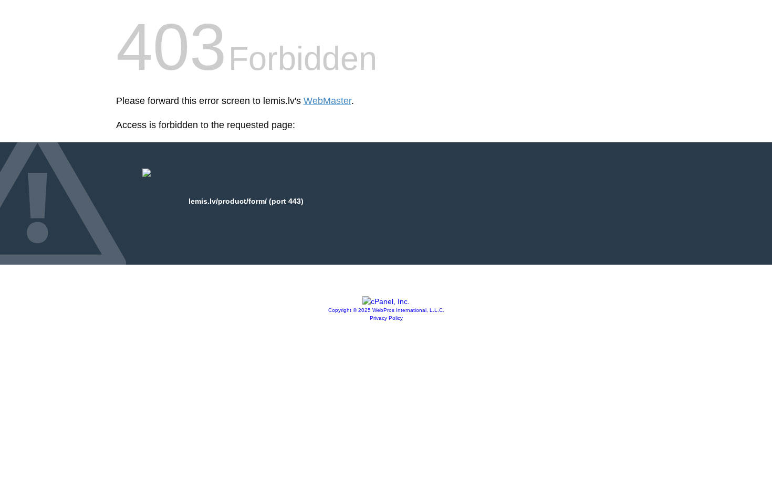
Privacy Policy (386, 318)
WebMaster (327, 101)
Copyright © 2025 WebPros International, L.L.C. (386, 310)
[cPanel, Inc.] (386, 301)
